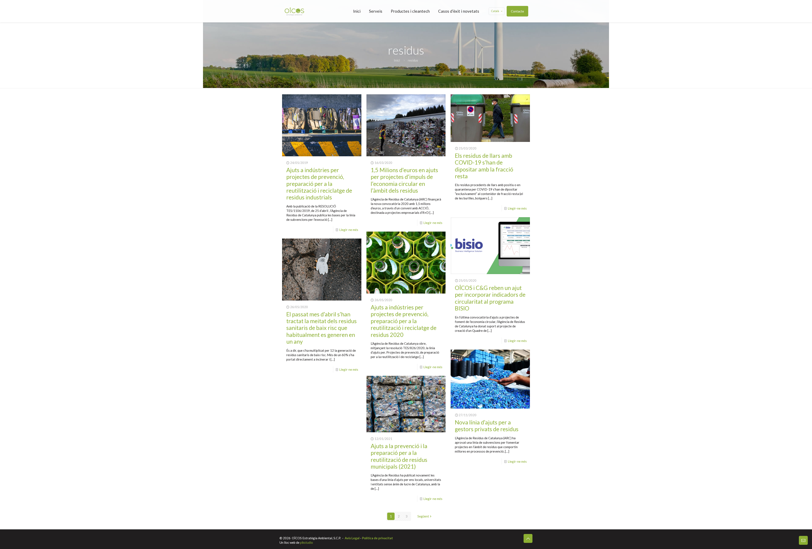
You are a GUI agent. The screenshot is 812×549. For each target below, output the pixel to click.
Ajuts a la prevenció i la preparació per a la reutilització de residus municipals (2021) (399, 456)
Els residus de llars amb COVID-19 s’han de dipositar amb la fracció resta (484, 166)
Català (495, 11)
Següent (423, 516)
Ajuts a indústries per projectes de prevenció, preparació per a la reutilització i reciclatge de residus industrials (319, 183)
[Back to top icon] (528, 538)
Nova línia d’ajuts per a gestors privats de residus (486, 425)
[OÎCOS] (294, 11)
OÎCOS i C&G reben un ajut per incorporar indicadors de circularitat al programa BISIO (490, 298)
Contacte (517, 11)
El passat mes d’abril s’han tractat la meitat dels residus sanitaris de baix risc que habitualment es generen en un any (321, 328)
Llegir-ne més (348, 230)
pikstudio (306, 542)
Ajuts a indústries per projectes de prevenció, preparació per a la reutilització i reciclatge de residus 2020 (403, 321)
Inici (397, 60)
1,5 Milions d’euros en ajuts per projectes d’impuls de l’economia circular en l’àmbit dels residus (404, 180)
